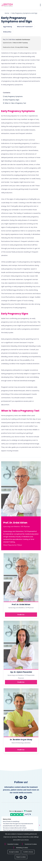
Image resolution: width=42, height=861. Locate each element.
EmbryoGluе (7, 32)
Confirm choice (28, 852)
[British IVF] (7, 5)
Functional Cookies (31, 844)
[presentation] (39, 825)
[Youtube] (25, 797)
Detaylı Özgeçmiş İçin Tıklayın (12, 545)
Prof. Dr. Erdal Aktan (9, 39)
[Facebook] (21, 797)
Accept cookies (14, 852)
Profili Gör (21, 614)
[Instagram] (16, 797)
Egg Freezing (7, 27)
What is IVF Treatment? (25, 27)
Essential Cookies (13, 844)
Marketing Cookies (22, 847)
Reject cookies (21, 857)
